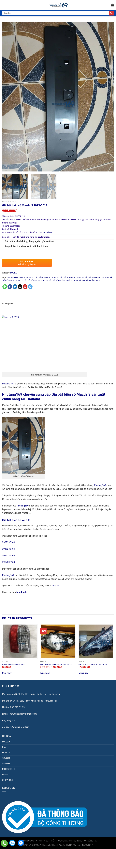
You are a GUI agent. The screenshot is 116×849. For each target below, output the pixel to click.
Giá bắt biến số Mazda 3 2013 (19, 277)
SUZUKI (6, 763)
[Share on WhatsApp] (4, 286)
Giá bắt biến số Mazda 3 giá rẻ (88, 280)
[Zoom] (6, 168)
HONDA (6, 752)
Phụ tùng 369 (8, 720)
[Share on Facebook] (9, 286)
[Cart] (112, 5)
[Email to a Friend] (20, 286)
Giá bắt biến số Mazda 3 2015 (69, 277)
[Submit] (111, 13)
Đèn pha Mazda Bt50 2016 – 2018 (56, 664)
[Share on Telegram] (30, 286)
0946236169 (8, 555)
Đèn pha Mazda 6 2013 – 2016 (93, 664)
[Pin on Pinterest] (25, 286)
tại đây (55, 585)
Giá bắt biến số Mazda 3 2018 (33, 280)
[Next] (108, 97)
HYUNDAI (6, 736)
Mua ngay (7, 673)
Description (7, 304)
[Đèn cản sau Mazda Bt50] (20, 641)
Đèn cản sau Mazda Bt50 (13, 664)
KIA (4, 747)
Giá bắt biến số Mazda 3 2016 (94, 277)
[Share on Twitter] (15, 286)
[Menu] (4, 4)
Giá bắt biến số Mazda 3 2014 (44, 277)
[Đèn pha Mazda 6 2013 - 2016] (96, 641)
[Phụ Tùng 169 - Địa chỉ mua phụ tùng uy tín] (58, 5)
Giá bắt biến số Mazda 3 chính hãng (60, 280)
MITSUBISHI (8, 769)
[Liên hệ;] (4, 843)
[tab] (7, 304)
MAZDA (13, 201)
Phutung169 (8, 383)
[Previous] (7, 97)
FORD (5, 774)
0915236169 (8, 549)
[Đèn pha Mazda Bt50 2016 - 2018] (58, 641)
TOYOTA (6, 758)
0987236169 (8, 562)
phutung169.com (45, 232)
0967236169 (8, 542)
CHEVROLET (8, 780)
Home (4, 201)
